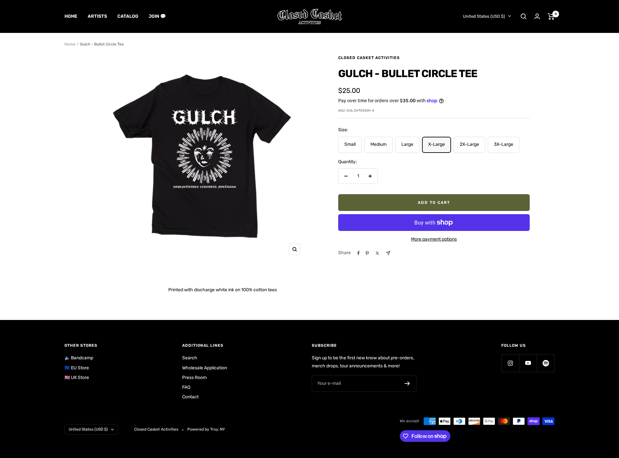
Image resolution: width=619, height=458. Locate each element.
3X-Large (503, 144)
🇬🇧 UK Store (76, 377)
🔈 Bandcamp (78, 358)
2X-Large (469, 144)
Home (70, 16)
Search (189, 358)
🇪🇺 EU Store (76, 368)
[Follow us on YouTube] (528, 363)
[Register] (407, 383)
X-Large (436, 144)
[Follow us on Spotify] (546, 363)
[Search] (523, 16)
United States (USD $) (484, 16)
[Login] (537, 16)
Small (350, 144)
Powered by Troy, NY (206, 429)
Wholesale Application (204, 368)
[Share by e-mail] (388, 253)
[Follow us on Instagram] (510, 363)
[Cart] (551, 16)
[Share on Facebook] (358, 253)
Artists (97, 16)
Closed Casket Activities (369, 57)
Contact (190, 397)
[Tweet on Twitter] (377, 253)
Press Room (194, 377)
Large (407, 144)
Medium (378, 144)
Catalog (127, 16)
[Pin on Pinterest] (367, 253)
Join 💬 (157, 16)
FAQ (186, 387)
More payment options (434, 239)
